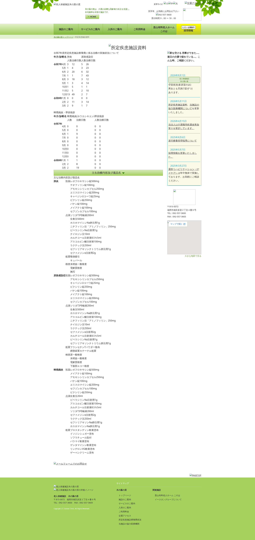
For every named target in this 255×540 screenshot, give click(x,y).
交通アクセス (125, 515)
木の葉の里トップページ (63, 37)
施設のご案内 (66, 29)
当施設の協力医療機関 (129, 523)
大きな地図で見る (193, 255)
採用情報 (188, 29)
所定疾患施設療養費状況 (130, 519)
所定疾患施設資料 (177, 104)
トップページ (125, 495)
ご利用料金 (139, 29)
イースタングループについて (168, 499)
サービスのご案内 (90, 29)
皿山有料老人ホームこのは (164, 29)
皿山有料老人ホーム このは (167, 495)
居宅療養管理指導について (182, 140)
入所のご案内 (115, 29)
